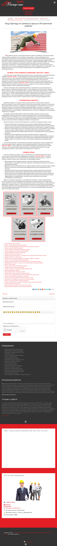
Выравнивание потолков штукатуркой (14, 350)
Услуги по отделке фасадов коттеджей (14, 355)
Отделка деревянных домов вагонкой (14, 349)
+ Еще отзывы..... (6, 415)
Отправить (6, 334)
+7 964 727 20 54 (29, 11)
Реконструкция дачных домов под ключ (14, 359)
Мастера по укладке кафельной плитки (14, 370)
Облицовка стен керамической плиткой (14, 352)
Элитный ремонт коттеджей (11, 373)
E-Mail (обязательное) (8, 306)
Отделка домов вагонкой (11, 364)
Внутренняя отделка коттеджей (12, 361)
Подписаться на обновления (10, 326)
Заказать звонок (28, 8)
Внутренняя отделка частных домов (13, 365)
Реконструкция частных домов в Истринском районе (17, 374)
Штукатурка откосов (9, 353)
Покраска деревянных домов (12, 358)
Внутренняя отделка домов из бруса (13, 368)
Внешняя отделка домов (11, 356)
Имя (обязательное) (8, 301)
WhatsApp (29, 14)
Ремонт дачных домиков (11, 362)
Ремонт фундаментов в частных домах (14, 371)
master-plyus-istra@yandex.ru (13, 508)
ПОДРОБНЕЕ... (11, 213)
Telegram (29, 13)
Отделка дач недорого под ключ (12, 367)
